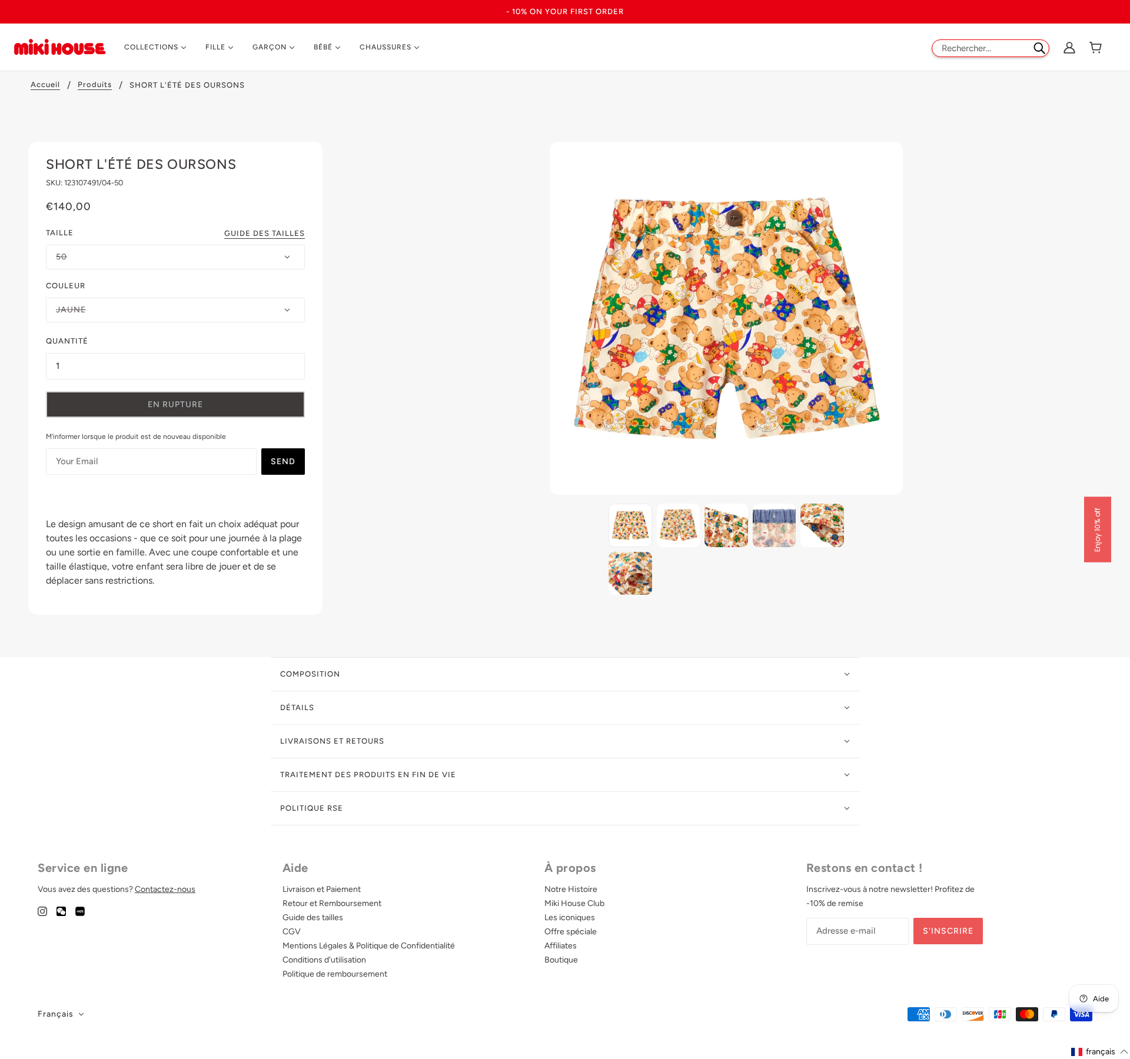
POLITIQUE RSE (311, 808)
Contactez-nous (165, 889)
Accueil (45, 85)
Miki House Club (574, 903)
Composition (310, 674)
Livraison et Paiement (321, 889)
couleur (65, 285)
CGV (291, 932)
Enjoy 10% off (1097, 530)
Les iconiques (569, 918)
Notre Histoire (570, 889)
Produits (95, 85)
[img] (42, 911)
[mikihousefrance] (59, 46)
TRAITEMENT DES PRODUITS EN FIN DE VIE (368, 774)
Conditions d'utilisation (324, 960)
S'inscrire (948, 931)
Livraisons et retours (332, 741)
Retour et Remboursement (331, 903)
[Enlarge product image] (726, 318)
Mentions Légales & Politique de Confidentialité (368, 946)
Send (283, 462)
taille (60, 232)
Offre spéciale (570, 932)
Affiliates (560, 946)
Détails (297, 707)
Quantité (67, 341)
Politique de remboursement (334, 974)
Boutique (561, 960)
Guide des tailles (264, 233)
